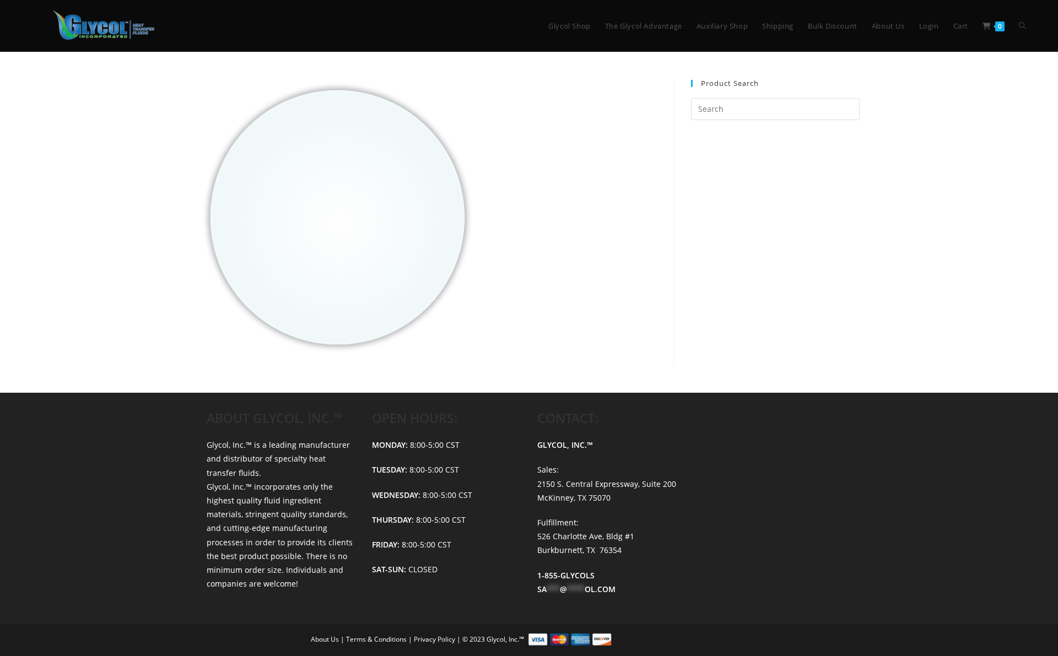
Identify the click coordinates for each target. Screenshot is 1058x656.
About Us (326, 639)
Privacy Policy (435, 639)
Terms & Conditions (377, 639)
